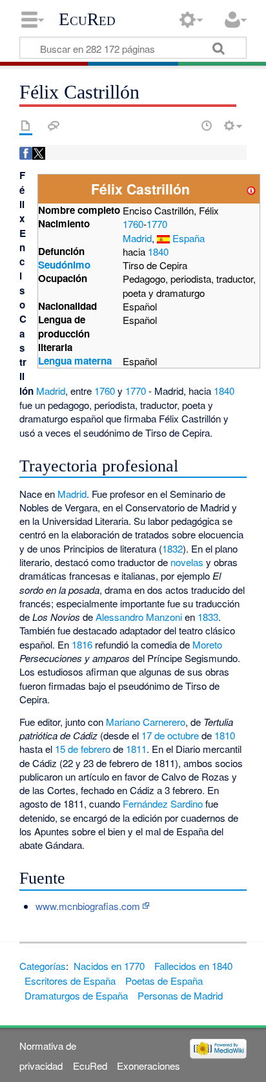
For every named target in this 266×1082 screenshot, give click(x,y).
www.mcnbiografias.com (88, 906)
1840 (158, 251)
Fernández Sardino (163, 803)
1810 (224, 735)
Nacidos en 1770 (109, 966)
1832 (172, 548)
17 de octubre (170, 735)
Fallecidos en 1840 (193, 966)
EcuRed (87, 19)
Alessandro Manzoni (139, 616)
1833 (208, 616)
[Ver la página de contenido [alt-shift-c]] (25, 125)
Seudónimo (64, 265)
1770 (157, 224)
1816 (82, 644)
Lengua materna (75, 361)
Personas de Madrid (180, 995)
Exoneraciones (148, 1065)
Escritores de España (70, 980)
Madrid (137, 238)
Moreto (207, 644)
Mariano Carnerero (145, 721)
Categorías (42, 966)
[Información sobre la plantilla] (251, 189)
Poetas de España (164, 980)
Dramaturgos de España (76, 995)
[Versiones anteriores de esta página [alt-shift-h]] (206, 125)
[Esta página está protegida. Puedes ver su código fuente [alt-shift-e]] (184, 125)
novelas (186, 562)
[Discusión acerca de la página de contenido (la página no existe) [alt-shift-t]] (53, 125)
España (188, 238)
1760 (133, 224)
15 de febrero (82, 748)
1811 (136, 748)
